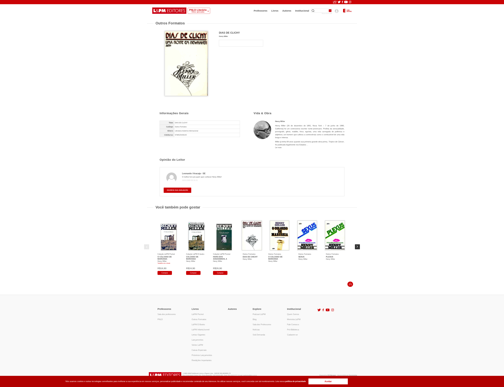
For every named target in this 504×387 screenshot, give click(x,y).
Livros (274, 10)
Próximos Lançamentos (202, 355)
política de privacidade (295, 381)
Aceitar (328, 381)
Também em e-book (164, 263)
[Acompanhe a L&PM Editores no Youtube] (346, 2)
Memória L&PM (294, 319)
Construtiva (353, 375)
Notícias (256, 329)
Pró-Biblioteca (293, 329)
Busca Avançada (327, 13)
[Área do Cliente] (336, 11)
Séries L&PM (197, 345)
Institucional (302, 10)
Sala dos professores (167, 314)
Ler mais (278, 147)
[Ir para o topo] (350, 285)
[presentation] (146, 246)
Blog (254, 319)
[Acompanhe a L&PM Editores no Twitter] (339, 2)
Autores (286, 10)
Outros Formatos (249, 254)
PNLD (160, 319)
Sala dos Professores (262, 324)
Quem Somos (293, 314)
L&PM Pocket (198, 314)
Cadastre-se (292, 335)
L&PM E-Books (198, 324)
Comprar (164, 273)
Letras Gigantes (198, 335)
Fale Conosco (293, 324)
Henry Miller (223, 36)
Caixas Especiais (199, 350)
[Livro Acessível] (347, 11)
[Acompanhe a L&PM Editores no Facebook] (342, 2)
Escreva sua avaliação (177, 190)
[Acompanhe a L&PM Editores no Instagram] (350, 2)
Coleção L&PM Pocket (166, 254)
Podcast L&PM (259, 314)
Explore (257, 309)
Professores (260, 10)
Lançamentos (197, 340)
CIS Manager (331, 375)
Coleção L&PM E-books (195, 254)
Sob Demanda (259, 335)
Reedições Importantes (202, 360)
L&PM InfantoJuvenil (200, 329)
